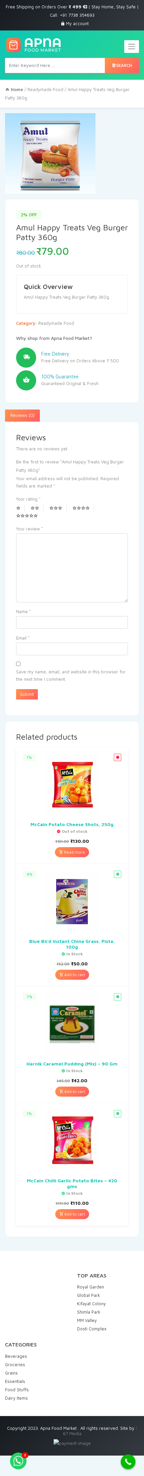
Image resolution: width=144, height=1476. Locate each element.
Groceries (15, 1364)
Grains (11, 1373)
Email (22, 638)
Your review (29, 528)
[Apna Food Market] (33, 45)
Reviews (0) (22, 415)
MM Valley (87, 1320)
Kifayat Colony (91, 1303)
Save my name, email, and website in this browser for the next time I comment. (71, 675)
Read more (74, 852)
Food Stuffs (17, 1389)
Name (23, 611)
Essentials (15, 1381)
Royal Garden (90, 1286)
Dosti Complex (91, 1328)
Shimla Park (88, 1312)
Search (124, 65)
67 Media (72, 1433)
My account (77, 23)
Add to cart (74, 974)
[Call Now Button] (128, 1462)
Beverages (16, 1356)
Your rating (28, 499)
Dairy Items (16, 1398)
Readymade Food (45, 89)
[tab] (22, 416)
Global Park (88, 1295)
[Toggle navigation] (131, 46)
